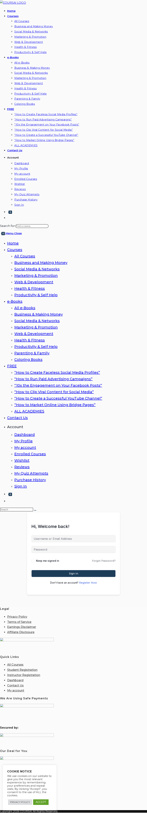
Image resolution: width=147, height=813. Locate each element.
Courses (14, 250)
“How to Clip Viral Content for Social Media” (54, 392)
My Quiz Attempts (31, 473)
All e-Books (24, 308)
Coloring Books (28, 359)
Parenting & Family (31, 353)
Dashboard (24, 434)
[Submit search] (35, 510)
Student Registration (22, 670)
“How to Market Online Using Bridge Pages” (55, 405)
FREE (12, 366)
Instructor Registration (23, 675)
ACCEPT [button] (41, 802)
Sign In (20, 486)
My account (25, 447)
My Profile (23, 441)
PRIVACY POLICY (20, 802)
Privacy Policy (17, 616)
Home (13, 243)
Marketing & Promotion (36, 275)
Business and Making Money (40, 262)
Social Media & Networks (37, 269)
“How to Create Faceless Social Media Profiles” (57, 372)
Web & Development (33, 282)
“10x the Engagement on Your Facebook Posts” (58, 385)
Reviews (22, 467)
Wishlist (21, 460)
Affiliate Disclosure (20, 632)
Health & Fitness (29, 288)
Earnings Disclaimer (21, 627)
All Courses (24, 256)
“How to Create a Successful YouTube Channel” (58, 398)
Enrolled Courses (30, 454)
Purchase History (30, 480)
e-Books (14, 301)
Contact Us (17, 418)
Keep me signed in (47, 560)
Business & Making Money (38, 314)
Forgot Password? (104, 560)
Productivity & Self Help (36, 295)
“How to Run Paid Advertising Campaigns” (53, 379)
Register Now (88, 582)
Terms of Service (19, 622)
